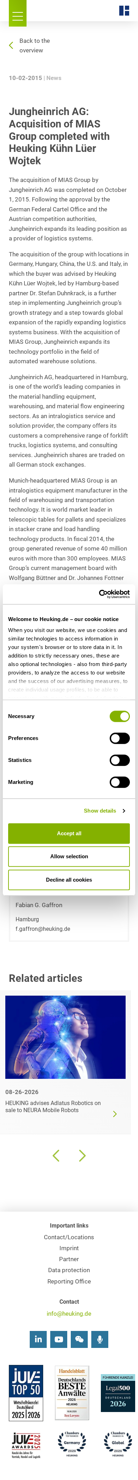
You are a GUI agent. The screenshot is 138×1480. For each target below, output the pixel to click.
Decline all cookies (69, 880)
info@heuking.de (69, 1313)
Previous (57, 1156)
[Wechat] (79, 1339)
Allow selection (69, 856)
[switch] (120, 738)
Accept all (69, 833)
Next (81, 1156)
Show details (100, 811)
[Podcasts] (99, 1339)
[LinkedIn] (38, 1339)
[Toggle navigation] (18, 13)
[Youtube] (58, 1339)
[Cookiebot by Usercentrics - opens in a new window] (99, 594)
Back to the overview (34, 46)
